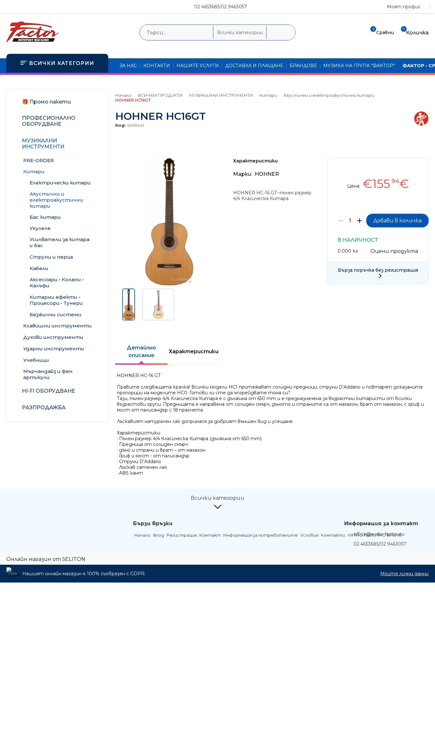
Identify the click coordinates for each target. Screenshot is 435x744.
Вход (158, 535)
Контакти (333, 535)
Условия (309, 535)
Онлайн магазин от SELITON (45, 559)
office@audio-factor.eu (378, 534)
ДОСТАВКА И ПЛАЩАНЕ (254, 65)
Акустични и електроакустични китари (328, 95)
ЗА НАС (128, 65)
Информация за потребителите (260, 535)
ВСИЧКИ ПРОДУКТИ (160, 95)
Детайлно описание (141, 351)
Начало (123, 95)
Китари (268, 95)
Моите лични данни (404, 573)
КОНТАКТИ (156, 65)
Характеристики (193, 351)
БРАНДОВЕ (303, 65)
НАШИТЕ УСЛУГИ (197, 65)
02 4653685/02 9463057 (220, 7)
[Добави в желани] (420, 167)
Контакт (210, 535)
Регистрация (182, 535)
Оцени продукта (394, 251)
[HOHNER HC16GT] (169, 284)
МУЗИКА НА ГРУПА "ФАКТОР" (359, 65)
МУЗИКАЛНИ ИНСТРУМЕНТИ (221, 95)
